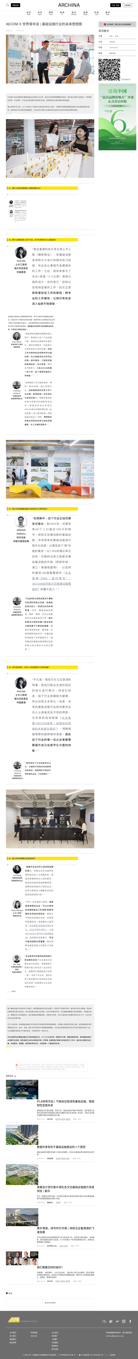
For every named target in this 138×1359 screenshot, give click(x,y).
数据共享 (58, 1158)
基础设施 (62, 1119)
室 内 (73, 13)
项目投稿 (34, 1332)
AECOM (50, 1119)
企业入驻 (34, 1336)
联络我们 (13, 1339)
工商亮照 (111, 1355)
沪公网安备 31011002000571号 (92, 1355)
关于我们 (13, 1332)
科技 (68, 1158)
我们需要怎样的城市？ (50, 1267)
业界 (116, 36)
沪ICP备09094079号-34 (67, 1355)
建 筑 (51, 13)
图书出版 (55, 1349)
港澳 (61, 1246)
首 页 (29, 13)
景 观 (62, 13)
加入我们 (13, 1336)
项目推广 (55, 1336)
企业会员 (55, 1332)
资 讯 (40, 13)
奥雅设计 (50, 1202)
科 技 (96, 13)
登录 (48, 1303)
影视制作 (55, 1346)
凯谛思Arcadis (52, 1246)
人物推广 (55, 1339)
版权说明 (13, 1342)
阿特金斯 (50, 1158)
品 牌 (85, 13)
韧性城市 (57, 1119)
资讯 (110, 36)
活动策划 (55, 1342)
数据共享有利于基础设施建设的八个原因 (61, 1147)
